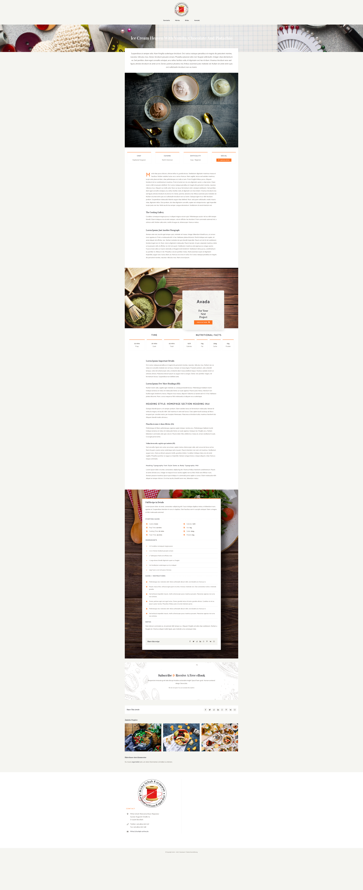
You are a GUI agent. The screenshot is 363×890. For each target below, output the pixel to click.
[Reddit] (197, 641)
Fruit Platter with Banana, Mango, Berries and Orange (181, 735)
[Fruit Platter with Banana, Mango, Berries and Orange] (181, 737)
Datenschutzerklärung (192, 852)
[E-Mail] (214, 641)
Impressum (182, 852)
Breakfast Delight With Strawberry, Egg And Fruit (220, 735)
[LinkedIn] (200, 641)
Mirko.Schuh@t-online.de (139, 831)
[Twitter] (193, 641)
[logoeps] (181, 3)
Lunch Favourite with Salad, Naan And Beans (143, 735)
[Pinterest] (207, 641)
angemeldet (136, 762)
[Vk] (210, 641)
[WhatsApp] (203, 641)
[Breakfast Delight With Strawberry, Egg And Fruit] (220, 737)
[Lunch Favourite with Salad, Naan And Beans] (143, 737)
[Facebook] (190, 641)
